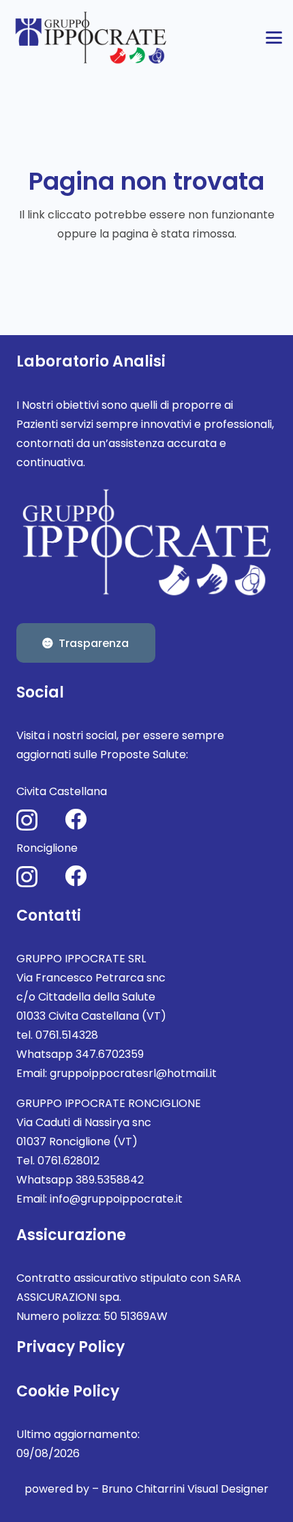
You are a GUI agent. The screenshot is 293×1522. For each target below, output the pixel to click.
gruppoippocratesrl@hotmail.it (133, 1073)
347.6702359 (110, 1054)
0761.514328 (66, 1035)
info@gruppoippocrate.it (116, 1199)
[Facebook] (76, 819)
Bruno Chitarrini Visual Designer (185, 1489)
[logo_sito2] (92, 37)
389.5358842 (110, 1180)
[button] (274, 37)
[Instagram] (26, 820)
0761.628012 (68, 1160)
